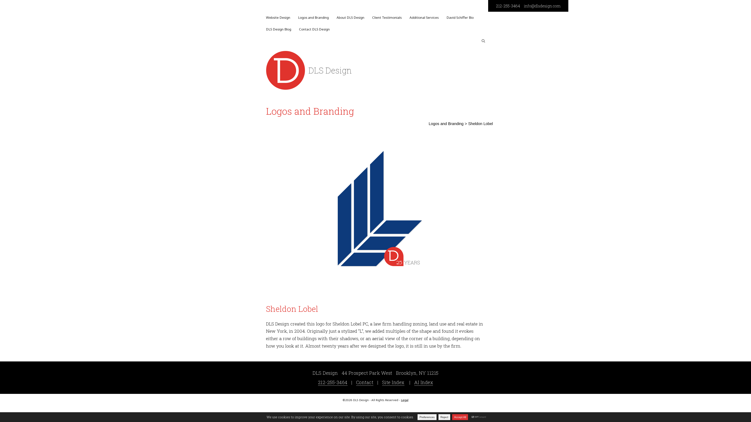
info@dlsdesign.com (542, 5)
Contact (364, 382)
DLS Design (330, 70)
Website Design (278, 17)
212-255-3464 (508, 5)
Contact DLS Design (314, 29)
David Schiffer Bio (460, 17)
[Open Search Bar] (483, 41)
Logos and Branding (313, 17)
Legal (404, 400)
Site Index (393, 382)
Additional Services (424, 17)
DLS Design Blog (278, 29)
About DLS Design (350, 17)
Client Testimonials (387, 17)
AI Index (423, 382)
